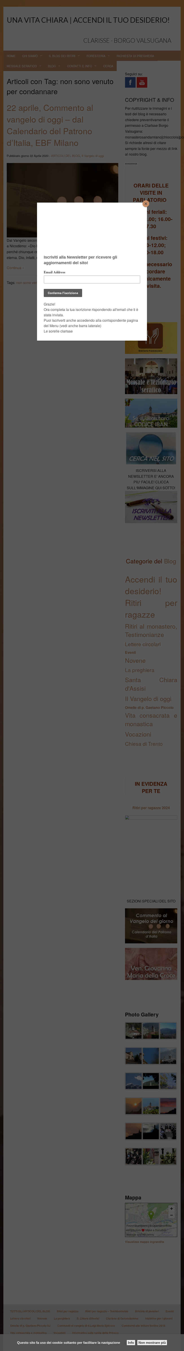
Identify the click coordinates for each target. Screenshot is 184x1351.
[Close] (145, 203)
